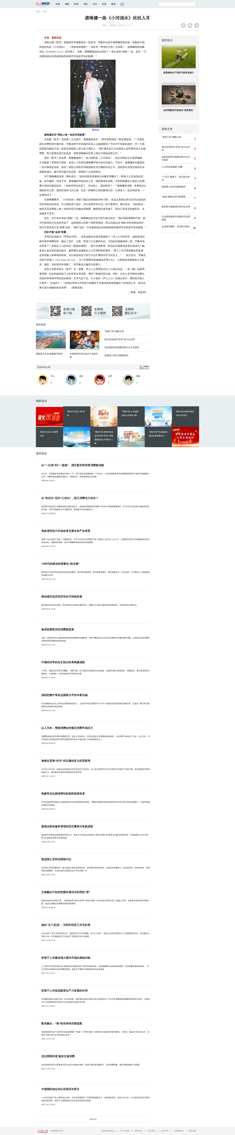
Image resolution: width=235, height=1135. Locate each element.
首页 (38, 11)
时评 (76, 4)
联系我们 (151, 1131)
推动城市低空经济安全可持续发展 (61, 596)
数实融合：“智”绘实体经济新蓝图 (61, 1023)
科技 (104, 4)
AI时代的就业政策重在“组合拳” (60, 563)
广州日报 (112, 25)
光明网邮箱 (178, 1131)
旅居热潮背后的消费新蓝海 (57, 629)
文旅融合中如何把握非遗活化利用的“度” (65, 892)
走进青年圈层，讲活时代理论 (176, 226)
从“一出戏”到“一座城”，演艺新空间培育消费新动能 (72, 465)
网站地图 (192, 1131)
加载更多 (93, 1119)
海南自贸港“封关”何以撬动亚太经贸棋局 (65, 760)
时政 (58, 4)
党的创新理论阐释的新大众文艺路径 (121, 347)
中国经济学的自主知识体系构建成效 (63, 662)
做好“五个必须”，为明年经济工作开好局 (65, 924)
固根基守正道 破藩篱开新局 (49, 354)
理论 (86, 4)
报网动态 (138, 1131)
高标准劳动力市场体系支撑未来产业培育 (65, 530)
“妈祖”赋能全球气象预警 (173, 197)
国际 (67, 4)
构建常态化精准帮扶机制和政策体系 (63, 793)
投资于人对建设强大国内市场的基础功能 (65, 957)
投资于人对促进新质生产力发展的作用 (64, 990)
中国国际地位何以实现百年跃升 (60, 1089)
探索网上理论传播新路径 (116, 355)
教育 (113, 4)
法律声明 (164, 1131)
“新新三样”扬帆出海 (114, 331)
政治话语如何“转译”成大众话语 (119, 339)
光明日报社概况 (107, 1131)
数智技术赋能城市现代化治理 (176, 206)
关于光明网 (124, 1131)
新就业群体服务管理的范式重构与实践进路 (67, 826)
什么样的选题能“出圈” (172, 167)
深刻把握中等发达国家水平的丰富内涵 (64, 695)
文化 (95, 4)
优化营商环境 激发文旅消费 (58, 1056)
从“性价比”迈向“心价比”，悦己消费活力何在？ (69, 498)
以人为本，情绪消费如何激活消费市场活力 (67, 727)
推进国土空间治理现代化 (56, 859)
